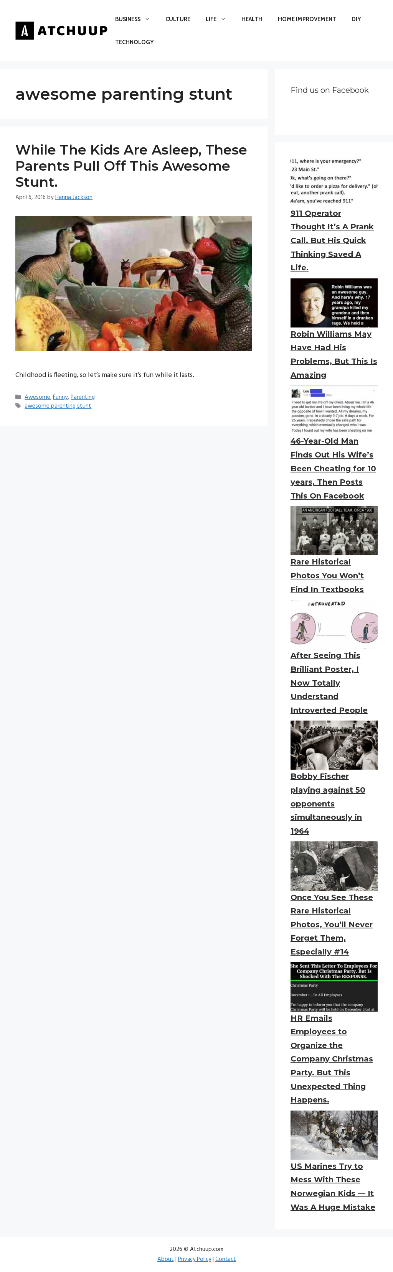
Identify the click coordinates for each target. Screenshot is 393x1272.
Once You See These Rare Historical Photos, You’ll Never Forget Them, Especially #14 (332, 924)
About (165, 1259)
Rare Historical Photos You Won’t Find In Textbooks (327, 575)
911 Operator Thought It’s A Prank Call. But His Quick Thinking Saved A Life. (332, 240)
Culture (177, 19)
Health (252, 19)
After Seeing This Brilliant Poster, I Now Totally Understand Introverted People (329, 682)
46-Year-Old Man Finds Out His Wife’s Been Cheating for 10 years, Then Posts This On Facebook (333, 468)
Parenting (83, 397)
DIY (356, 19)
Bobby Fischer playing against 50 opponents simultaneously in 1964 (328, 803)
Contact (225, 1259)
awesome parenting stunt (58, 406)
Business (127, 19)
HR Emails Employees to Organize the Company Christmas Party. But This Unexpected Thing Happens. (332, 1059)
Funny (60, 397)
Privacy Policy (194, 1259)
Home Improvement (307, 19)
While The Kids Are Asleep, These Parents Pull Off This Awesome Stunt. (131, 166)
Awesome (37, 397)
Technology (134, 42)
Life (211, 19)
